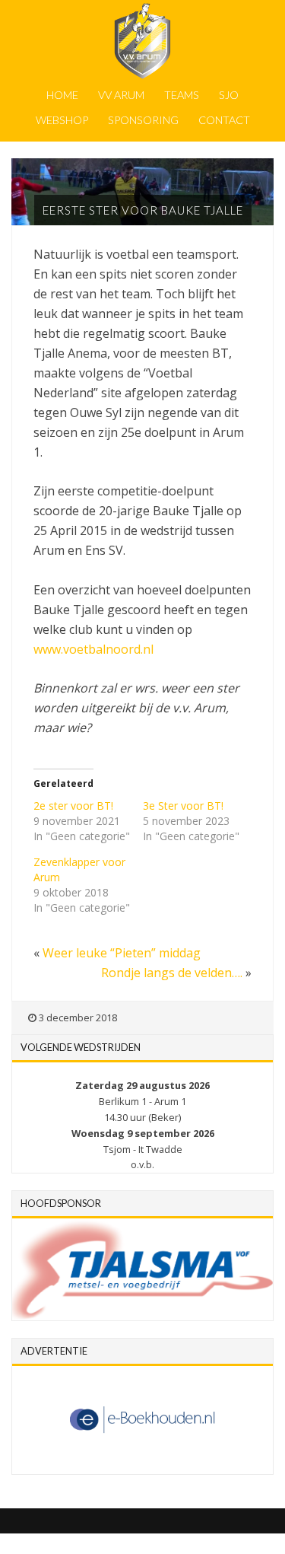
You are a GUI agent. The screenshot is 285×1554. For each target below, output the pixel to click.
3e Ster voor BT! (183, 805)
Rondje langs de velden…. (171, 972)
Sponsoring (143, 119)
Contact (224, 119)
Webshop (62, 119)
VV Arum (121, 94)
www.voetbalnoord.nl (93, 649)
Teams (181, 94)
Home (62, 94)
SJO (229, 94)
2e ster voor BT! (73, 805)
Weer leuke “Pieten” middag (122, 952)
